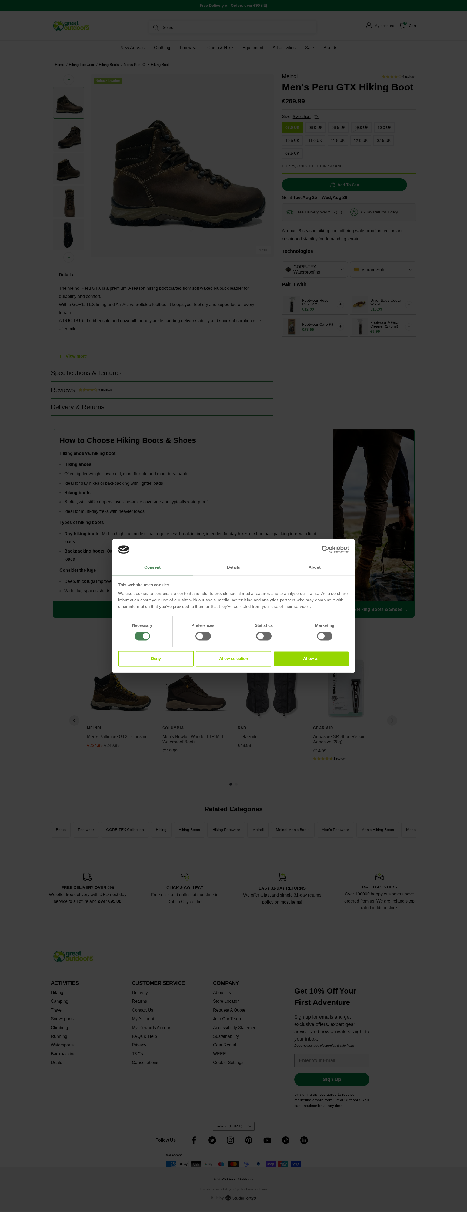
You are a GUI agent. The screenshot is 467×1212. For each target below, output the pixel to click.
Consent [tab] (152, 567)
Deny (156, 658)
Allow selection (233, 658)
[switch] (203, 636)
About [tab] (315, 567)
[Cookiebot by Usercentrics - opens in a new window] (325, 550)
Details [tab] (233, 567)
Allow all (311, 658)
